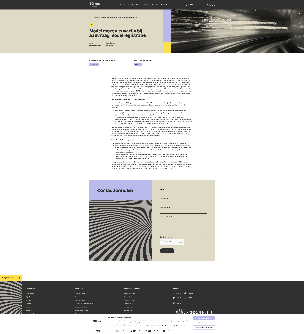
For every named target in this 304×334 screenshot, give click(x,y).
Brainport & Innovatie (130, 300)
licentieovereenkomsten (126, 166)
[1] (133, 87)
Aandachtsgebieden (132, 289)
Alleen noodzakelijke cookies (204, 327)
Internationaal (30, 314)
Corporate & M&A (80, 300)
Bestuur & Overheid (129, 293)
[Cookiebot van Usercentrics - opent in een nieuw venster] (97, 331)
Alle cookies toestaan (204, 318)
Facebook (178, 293)
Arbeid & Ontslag (80, 293)
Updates (146, 5)
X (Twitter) (190, 297)
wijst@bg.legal (137, 168)
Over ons (155, 5)
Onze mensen (124, 5)
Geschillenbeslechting (81, 307)
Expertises (136, 5)
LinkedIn (179, 297)
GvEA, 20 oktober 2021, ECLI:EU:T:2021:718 (158, 168)
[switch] (133, 331)
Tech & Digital (94, 65)
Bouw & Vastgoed (129, 297)
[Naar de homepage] (95, 4)
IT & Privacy (138, 65)
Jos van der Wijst (95, 45)
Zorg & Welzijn (128, 310)
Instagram (190, 293)
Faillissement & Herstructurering (84, 303)
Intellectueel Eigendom (81, 310)
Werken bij (29, 310)
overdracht (152, 166)
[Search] (186, 5)
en (207, 5)
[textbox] (183, 191)
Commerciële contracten (82, 297)
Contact (164, 5)
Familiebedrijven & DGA (130, 303)
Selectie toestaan (204, 323)
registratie (128, 162)
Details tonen (171, 331)
